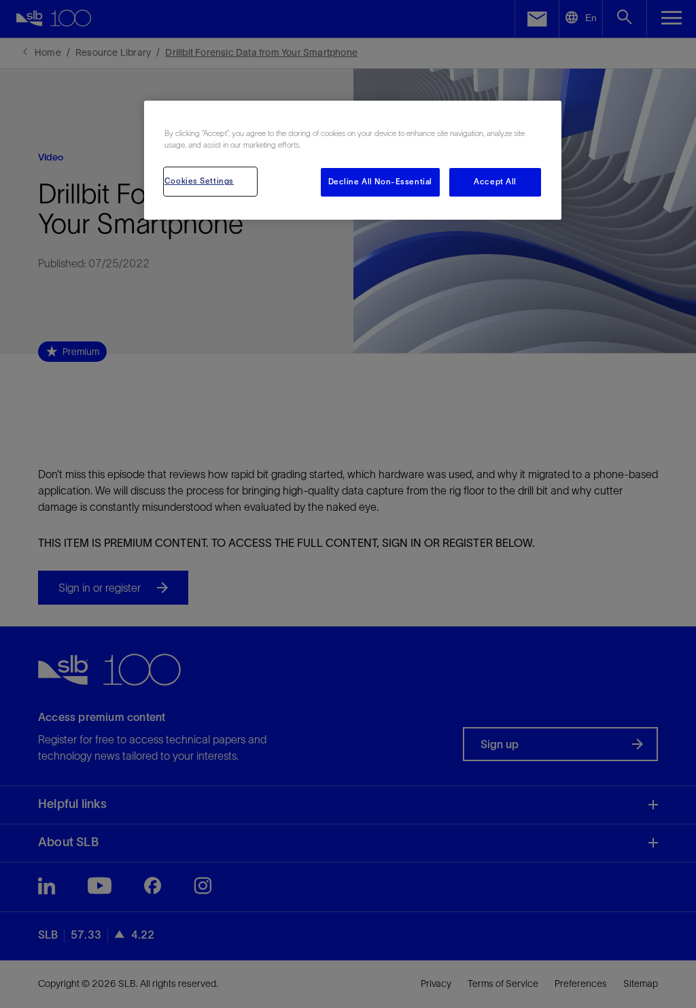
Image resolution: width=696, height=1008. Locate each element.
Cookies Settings (199, 181)
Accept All (495, 182)
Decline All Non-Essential (380, 182)
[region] (352, 160)
